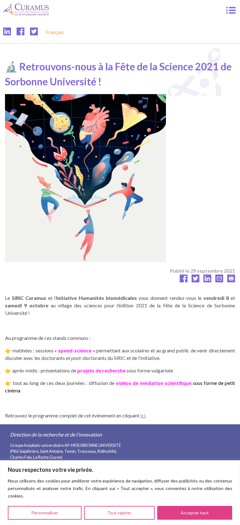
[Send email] (219, 280)
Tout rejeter (119, 512)
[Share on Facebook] (184, 280)
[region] (120, 492)
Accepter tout (195, 512)
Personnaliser (44, 512)
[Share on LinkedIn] (207, 280)
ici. (143, 415)
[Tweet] (195, 280)
